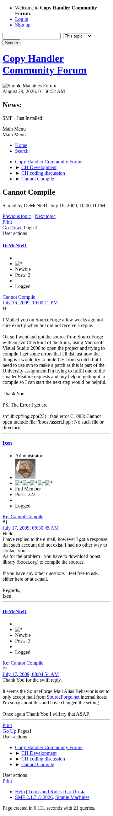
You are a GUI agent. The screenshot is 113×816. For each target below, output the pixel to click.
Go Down (13, 227)
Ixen (7, 443)
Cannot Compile (19, 297)
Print (7, 222)
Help (20, 791)
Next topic (45, 216)
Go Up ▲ (75, 791)
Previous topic (17, 216)
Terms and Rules (45, 791)
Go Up (9, 731)
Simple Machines (72, 797)
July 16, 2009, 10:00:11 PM (30, 302)
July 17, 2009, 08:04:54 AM (31, 674)
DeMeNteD (15, 245)
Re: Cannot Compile (23, 516)
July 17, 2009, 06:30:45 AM (31, 528)
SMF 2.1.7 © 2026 (34, 797)
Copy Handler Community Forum (45, 64)
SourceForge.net (63, 697)
